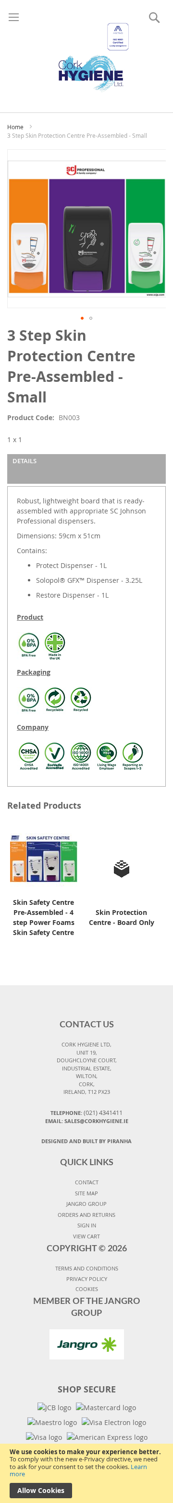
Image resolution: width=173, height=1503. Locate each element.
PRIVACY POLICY (86, 1278)
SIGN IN (86, 1225)
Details (24, 460)
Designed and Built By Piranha (86, 1141)
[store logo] (86, 46)
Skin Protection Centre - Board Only (121, 917)
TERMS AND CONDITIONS (86, 1268)
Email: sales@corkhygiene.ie (86, 1120)
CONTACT (87, 1182)
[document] (86, 1473)
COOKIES (86, 1288)
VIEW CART (86, 1236)
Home (15, 127)
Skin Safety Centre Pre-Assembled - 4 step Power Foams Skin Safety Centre (43, 917)
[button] (82, 318)
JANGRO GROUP (86, 1203)
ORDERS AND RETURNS (86, 1214)
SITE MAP (86, 1193)
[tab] (86, 469)
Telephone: (86, 1112)
